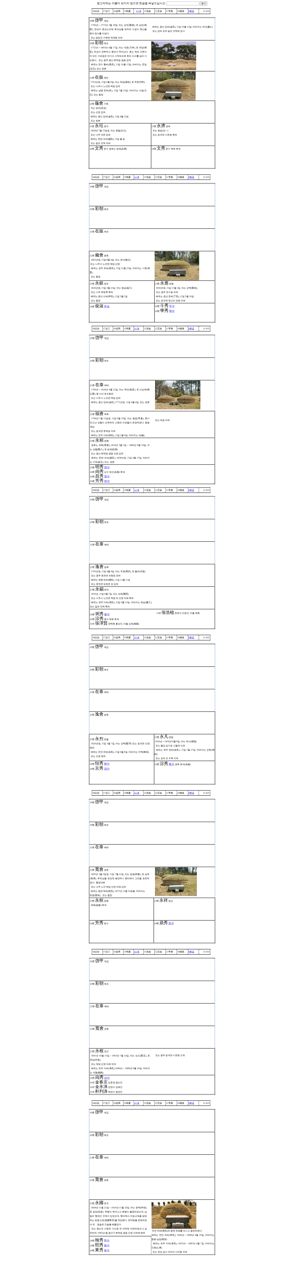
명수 (107, 467)
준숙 (107, 306)
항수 (107, 763)
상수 (107, 1077)
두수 (172, 306)
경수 (107, 768)
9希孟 (191, 11)
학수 (172, 310)
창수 (107, 476)
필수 (107, 614)
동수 (107, 1250)
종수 (171, 764)
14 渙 (138, 11)
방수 (107, 481)
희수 (107, 1245)
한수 (107, 1240)
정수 (171, 923)
